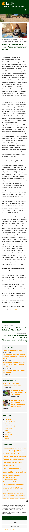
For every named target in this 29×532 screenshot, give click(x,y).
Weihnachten (22, 498)
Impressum (21, 529)
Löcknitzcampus (7, 488)
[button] (26, 501)
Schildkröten (6, 491)
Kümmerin (17, 482)
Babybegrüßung (11, 448)
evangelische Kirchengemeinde (10, 456)
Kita (16, 479)
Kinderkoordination (6, 322)
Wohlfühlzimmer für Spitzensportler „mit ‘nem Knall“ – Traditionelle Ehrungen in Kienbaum (14, 364)
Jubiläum (9, 475)
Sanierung (21, 488)
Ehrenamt (9, 454)
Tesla (4, 496)
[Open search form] (25, 10)
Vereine (4, 498)
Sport (6, 436)
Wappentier (15, 498)
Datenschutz (15, 529)
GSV (11, 472)
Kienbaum (8, 432)
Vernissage (9, 498)
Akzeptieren (15, 518)
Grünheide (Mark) (10, 426)
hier (16, 309)
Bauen (4, 451)
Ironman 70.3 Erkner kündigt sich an (12, 350)
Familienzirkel (22, 456)
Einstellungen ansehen (14, 526)
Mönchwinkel (8, 434)
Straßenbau (20, 493)
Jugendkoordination (9, 477)
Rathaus (15, 487)
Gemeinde (8, 424)
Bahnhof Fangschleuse (20, 448)
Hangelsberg (8, 428)
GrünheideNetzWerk (11, 469)
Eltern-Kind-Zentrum (19, 454)
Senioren (16, 491)
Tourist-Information (20, 495)
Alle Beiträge (8, 419)
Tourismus (11, 495)
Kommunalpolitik (8, 482)
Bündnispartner (14, 451)
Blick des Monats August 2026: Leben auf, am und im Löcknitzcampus (18, 392)
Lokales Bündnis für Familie (13, 484)
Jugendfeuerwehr (15, 475)
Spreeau (7, 439)
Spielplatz (21, 491)
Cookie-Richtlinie (8, 529)
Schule (11, 491)
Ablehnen (14, 522)
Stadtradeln (13, 493)
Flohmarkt (15, 459)
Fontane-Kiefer (20, 459)
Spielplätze (5, 493)
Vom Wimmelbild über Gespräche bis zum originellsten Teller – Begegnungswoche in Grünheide (14, 356)
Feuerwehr (8, 459)
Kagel (6, 430)
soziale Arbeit (16, 322)
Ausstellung (5, 448)
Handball (19, 472)
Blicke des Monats (10, 422)
